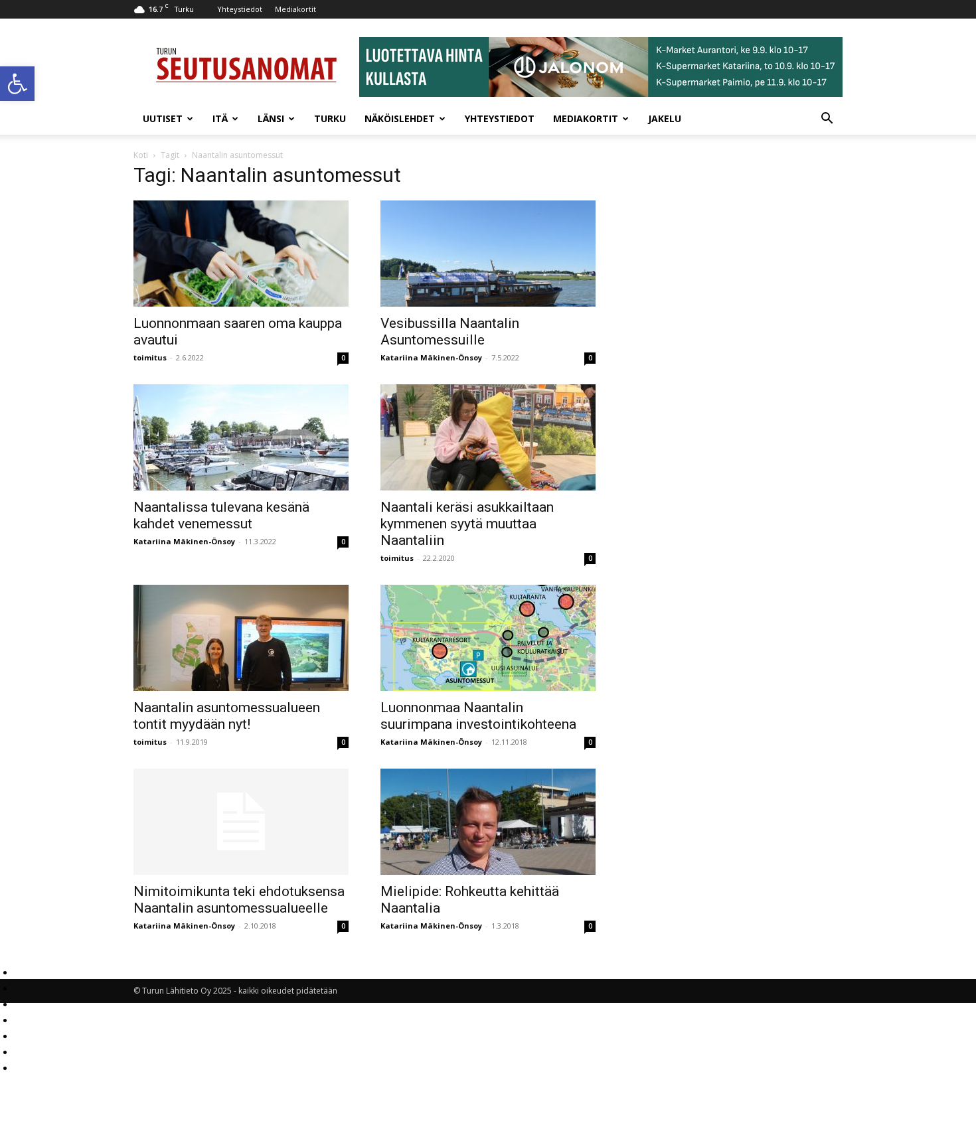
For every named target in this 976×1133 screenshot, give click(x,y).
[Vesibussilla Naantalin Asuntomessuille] (488, 253)
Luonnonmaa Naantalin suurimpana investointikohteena (478, 716)
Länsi (271, 118)
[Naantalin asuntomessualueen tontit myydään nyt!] (241, 638)
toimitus (150, 357)
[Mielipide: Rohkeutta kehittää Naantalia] (488, 822)
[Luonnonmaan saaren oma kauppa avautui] (241, 253)
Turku (330, 118)
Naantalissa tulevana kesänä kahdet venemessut (221, 515)
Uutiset (163, 118)
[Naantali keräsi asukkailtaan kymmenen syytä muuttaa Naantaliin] (488, 437)
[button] (17, 83)
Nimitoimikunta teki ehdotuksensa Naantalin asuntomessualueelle (239, 899)
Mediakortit (295, 9)
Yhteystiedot (239, 9)
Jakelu (664, 118)
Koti (140, 155)
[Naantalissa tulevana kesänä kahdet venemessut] (241, 437)
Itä (220, 118)
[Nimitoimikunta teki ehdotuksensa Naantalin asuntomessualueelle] (241, 822)
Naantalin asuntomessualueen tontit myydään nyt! (226, 716)
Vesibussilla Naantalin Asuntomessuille (449, 331)
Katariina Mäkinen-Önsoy (431, 357)
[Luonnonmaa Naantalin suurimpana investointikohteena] (488, 638)
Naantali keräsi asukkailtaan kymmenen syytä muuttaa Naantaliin (467, 523)
